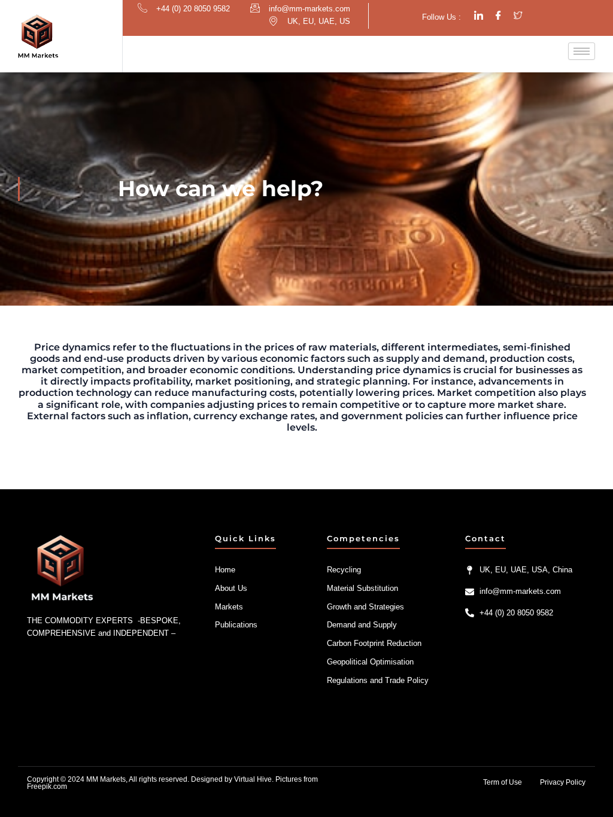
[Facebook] (498, 16)
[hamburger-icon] (581, 51)
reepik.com (49, 786)
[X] (518, 16)
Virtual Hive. (254, 779)
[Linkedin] (478, 16)
